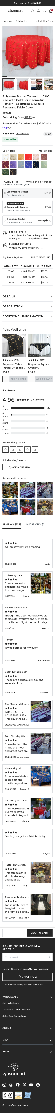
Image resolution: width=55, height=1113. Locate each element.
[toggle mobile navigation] (4, 11)
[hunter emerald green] (5, 172)
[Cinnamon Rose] (44, 157)
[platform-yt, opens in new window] (31, 1085)
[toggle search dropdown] (32, 11)
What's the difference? (39, 181)
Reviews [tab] (11, 524)
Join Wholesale (10, 1003)
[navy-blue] (36, 164)
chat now (30, 976)
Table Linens (24, 21)
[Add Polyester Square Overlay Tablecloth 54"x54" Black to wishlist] (48, 337)
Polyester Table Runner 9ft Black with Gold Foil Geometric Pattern (14, 366)
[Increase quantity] (21, 933)
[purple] (13, 164)
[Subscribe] (49, 957)
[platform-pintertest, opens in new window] (38, 1085)
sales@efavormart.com (36, 969)
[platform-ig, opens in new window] (4, 1085)
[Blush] (36, 157)
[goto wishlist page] (44, 11)
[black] (13, 172)
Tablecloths (41, 21)
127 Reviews (22, 133)
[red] (28, 157)
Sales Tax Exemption (14, 1016)
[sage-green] (44, 164)
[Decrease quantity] (6, 933)
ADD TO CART (18, 379)
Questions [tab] (36, 524)
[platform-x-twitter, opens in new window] (24, 1085)
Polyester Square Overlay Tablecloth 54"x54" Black (38, 366)
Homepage (8, 21)
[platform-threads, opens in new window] (11, 1085)
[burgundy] (5, 164)
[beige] (13, 157)
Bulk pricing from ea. (19, 117)
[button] (8, 84)
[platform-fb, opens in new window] (18, 1085)
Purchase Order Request (16, 1009)
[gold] (21, 157)
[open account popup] (38, 11)
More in (46, 150)
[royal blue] (28, 164)
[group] (27, 3)
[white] (5, 157)
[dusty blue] (21, 164)
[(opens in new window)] (7, 1095)
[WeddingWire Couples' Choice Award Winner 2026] (18, 1095)
